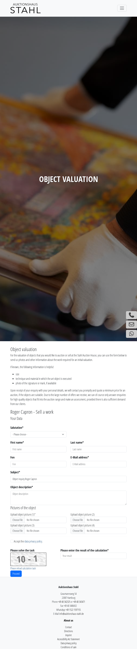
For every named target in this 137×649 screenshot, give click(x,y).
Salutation (16, 428)
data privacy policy (33, 541)
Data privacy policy (69, 643)
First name (17, 442)
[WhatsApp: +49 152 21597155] (131, 334)
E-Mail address (80, 457)
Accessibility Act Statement (68, 639)
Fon (12, 457)
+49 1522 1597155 (73, 610)
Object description (21, 487)
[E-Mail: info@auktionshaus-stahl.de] (131, 324)
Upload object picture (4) (83, 525)
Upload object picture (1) (23, 514)
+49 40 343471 (79, 602)
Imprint (68, 635)
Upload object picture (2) (83, 514)
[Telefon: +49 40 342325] (131, 315)
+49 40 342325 (64, 602)
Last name (77, 442)
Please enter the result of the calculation (84, 550)
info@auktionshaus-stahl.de (71, 614)
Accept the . (28, 541)
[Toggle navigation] (122, 8)
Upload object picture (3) (22, 525)
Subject (15, 472)
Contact (68, 627)
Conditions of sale (68, 647)
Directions (68, 631)
